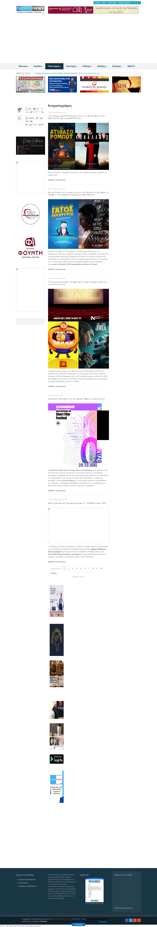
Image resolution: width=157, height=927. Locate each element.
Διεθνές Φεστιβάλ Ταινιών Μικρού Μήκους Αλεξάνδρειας (71, 470)
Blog (104, 3)
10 (101, 568)
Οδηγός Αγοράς (124, 3)
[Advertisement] (78, 47)
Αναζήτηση (112, 3)
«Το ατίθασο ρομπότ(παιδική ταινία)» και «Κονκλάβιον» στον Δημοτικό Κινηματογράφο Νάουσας (76, 116)
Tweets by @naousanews (123, 908)
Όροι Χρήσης (23, 883)
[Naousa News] (30, 10)
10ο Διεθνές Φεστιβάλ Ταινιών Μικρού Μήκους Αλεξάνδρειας (76, 398)
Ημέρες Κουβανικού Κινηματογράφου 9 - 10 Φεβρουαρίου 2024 (77, 503)
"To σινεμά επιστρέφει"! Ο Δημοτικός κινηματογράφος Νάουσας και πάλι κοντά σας (77, 282)
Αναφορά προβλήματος (28, 886)
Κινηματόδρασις (69, 480)
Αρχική (97, 3)
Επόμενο (53, 573)
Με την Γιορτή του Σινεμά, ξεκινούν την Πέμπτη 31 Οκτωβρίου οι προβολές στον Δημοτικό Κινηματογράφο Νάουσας (78, 193)
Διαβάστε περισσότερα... (57, 180)
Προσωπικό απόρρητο (27, 879)
